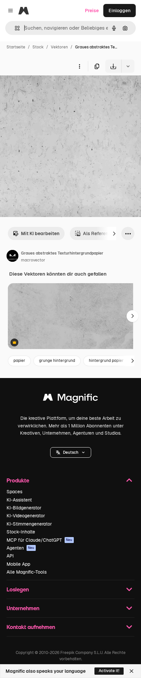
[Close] (131, 671)
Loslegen (18, 589)
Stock (38, 47)
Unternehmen (23, 608)
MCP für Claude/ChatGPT (39, 540)
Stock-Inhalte (21, 532)
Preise (92, 11)
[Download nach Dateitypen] (127, 66)
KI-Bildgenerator (24, 508)
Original (42, 88)
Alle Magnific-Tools (27, 572)
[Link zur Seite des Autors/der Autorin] (12, 257)
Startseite (16, 47)
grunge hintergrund (57, 360)
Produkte (18, 480)
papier (19, 360)
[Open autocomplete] (15, 28)
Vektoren (59, 47)
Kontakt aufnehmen (31, 626)
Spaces (14, 492)
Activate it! (109, 670)
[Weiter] (114, 233)
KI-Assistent (19, 500)
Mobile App (18, 564)
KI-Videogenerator (26, 516)
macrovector (33, 260)
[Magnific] (70, 399)
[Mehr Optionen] (79, 66)
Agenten (20, 548)
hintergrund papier (106, 360)
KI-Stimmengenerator (29, 524)
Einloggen (120, 11)
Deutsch (70, 452)
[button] (70, 452)
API (10, 556)
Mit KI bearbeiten (40, 233)
